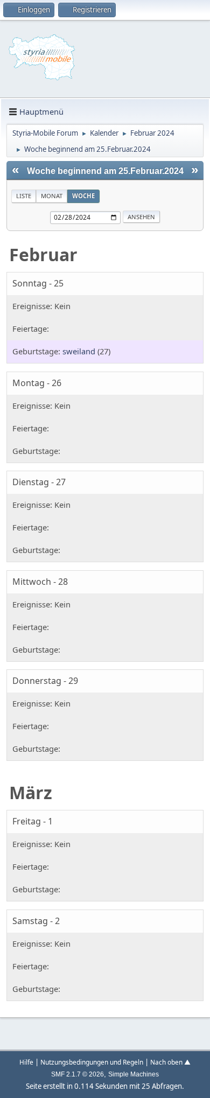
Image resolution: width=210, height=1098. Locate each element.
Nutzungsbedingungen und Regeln (91, 1062)
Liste (23, 196)
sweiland (78, 351)
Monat (51, 196)
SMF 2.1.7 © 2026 (77, 1074)
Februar (43, 254)
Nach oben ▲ (170, 1062)
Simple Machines (133, 1074)
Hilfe (26, 1062)
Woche (83, 196)
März (30, 792)
